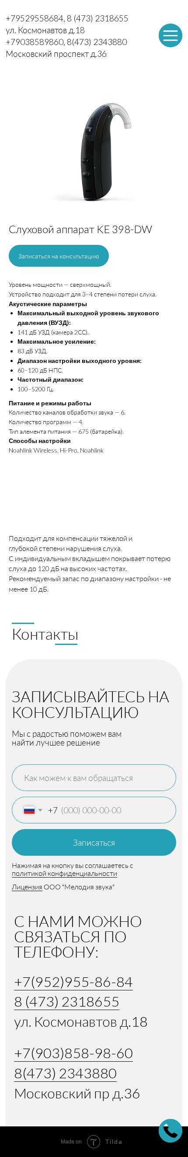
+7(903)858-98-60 (73, 1052)
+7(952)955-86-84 (73, 981)
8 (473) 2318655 (66, 1001)
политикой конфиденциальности (64, 873)
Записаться (94, 842)
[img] (170, 35)
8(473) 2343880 (65, 1072)
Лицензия (27, 886)
